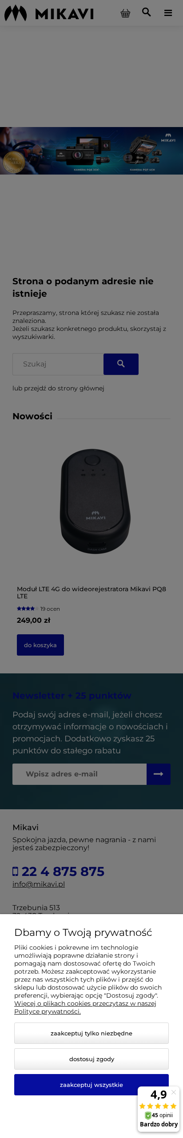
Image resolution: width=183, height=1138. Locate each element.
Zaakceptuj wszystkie (91, 1084)
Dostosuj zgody (91, 1058)
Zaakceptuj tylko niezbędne (91, 1033)
